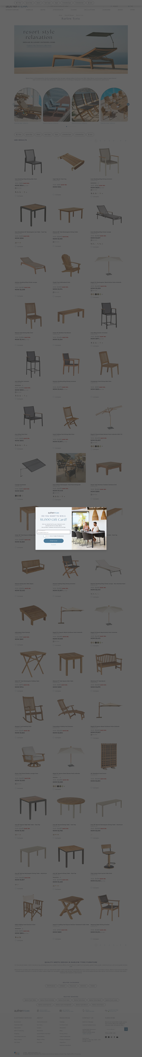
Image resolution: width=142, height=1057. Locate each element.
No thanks (53, 544)
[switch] (46, 536)
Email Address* (42, 530)
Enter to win (53, 540)
